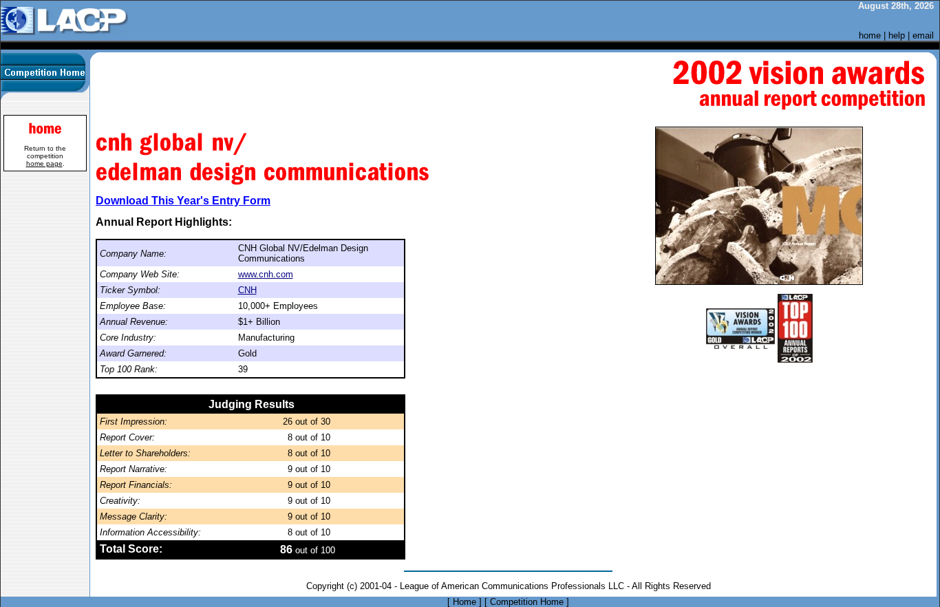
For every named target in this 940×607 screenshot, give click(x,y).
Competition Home (527, 602)
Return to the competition (45, 156)
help (896, 35)
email (923, 35)
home (870, 35)
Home (464, 602)
